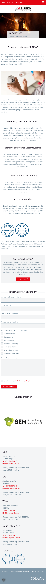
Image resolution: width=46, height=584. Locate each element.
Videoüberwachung (11, 344)
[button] (4, 580)
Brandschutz (8, 337)
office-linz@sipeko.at (11, 463)
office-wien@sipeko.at (12, 513)
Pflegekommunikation (11, 353)
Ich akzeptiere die (20, 381)
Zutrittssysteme (9, 334)
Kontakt (20, 2)
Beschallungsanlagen (11, 350)
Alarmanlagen (9, 340)
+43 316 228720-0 (10, 486)
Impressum (18, 571)
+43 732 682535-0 (8, 2)
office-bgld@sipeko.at (12, 538)
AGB (42, 571)
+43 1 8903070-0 (10, 510)
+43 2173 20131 (10, 535)
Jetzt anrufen (22, 279)
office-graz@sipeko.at (12, 488)
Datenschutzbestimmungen (27, 381)
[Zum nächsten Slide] (45, 422)
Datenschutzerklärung (31, 571)
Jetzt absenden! (8, 386)
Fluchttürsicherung (10, 347)
